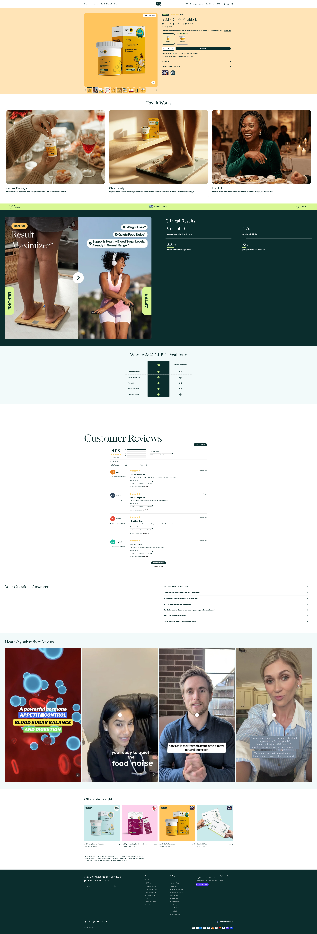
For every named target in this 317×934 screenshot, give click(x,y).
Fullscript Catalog (150, 892)
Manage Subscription (176, 892)
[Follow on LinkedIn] (106, 922)
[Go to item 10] (143, 90)
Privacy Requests (175, 902)
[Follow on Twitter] (89, 922)
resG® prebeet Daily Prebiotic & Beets (134, 844)
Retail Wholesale (150, 895)
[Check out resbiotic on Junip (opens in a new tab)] (162, 566)
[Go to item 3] (101, 90)
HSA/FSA (148, 883)
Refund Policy (174, 895)
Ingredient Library (150, 902)
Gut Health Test (202, 844)
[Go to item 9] (137, 90)
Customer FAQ (174, 883)
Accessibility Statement (177, 908)
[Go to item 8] (131, 90)
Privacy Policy (174, 898)
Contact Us (173, 880)
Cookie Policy (174, 911)
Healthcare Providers (151, 889)
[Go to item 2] (95, 90)
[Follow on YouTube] (98, 922)
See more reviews (158, 563)
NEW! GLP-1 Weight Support (194, 4)
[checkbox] (144, 465)
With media (144, 465)
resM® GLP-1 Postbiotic (167, 844)
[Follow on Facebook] (85, 922)
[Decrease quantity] (164, 49)
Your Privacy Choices (176, 905)
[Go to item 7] (125, 90)
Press (147, 898)
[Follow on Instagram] (94, 922)
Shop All (147, 905)
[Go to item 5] (113, 90)
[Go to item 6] (119, 90)
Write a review (200, 444)
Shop (86, 4)
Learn (94, 4)
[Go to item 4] (107, 90)
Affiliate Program (150, 886)
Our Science (210, 4)
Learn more (194, 53)
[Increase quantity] (173, 49)
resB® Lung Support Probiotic (94, 844)
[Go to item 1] (89, 90)
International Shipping (176, 889)
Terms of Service (175, 914)
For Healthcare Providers (109, 4)
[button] (177, 14)
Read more (227, 31)
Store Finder (173, 886)
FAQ (218, 4)
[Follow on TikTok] (102, 922)
